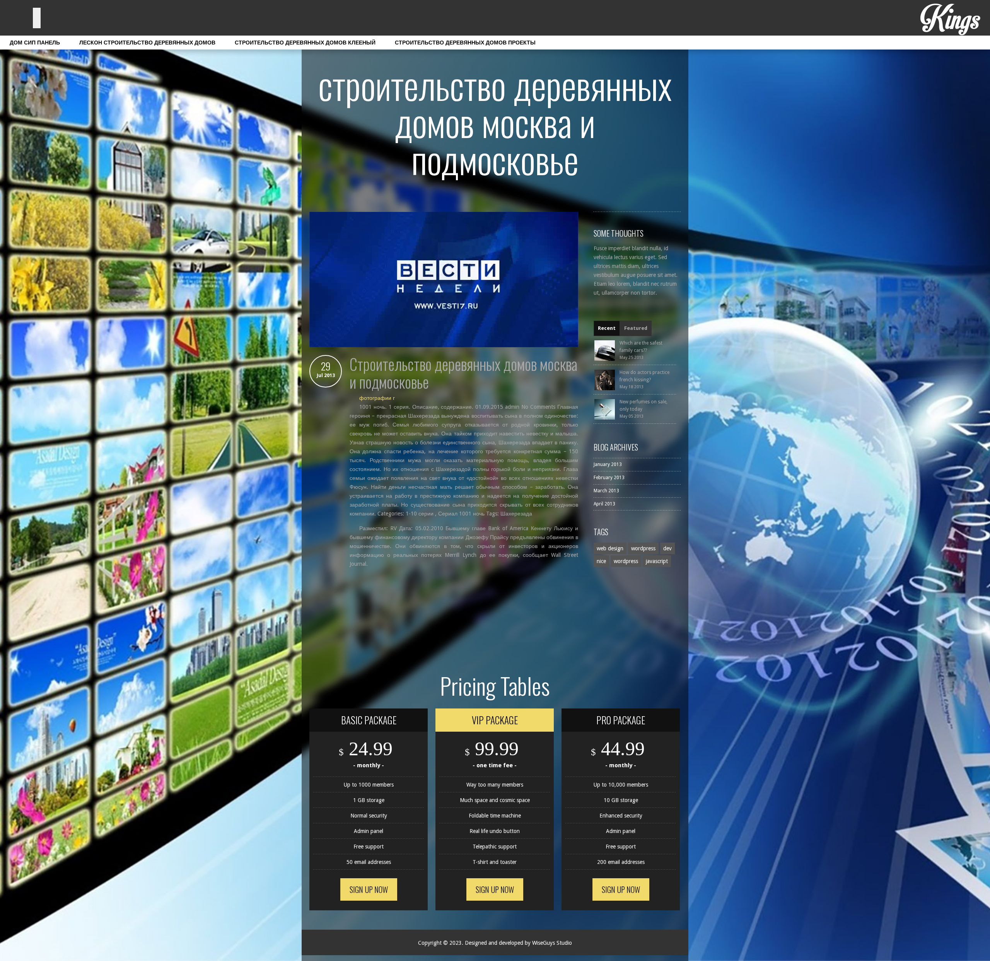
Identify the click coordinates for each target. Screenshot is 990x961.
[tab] (607, 328)
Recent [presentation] (607, 328)
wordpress (643, 548)
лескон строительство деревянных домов (147, 42)
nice (601, 561)
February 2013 (609, 477)
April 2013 (604, 504)
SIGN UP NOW (369, 889)
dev (667, 548)
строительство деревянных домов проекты (465, 42)
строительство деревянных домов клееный (305, 42)
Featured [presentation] (635, 328)
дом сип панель (35, 42)
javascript (657, 561)
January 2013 (608, 464)
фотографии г (377, 398)
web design (610, 548)
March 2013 (606, 490)
